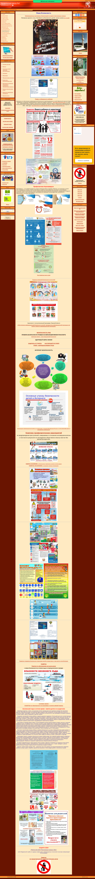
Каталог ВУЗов (5, 169)
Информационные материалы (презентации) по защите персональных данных (45, 16)
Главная (2, 9)
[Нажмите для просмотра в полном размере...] (45, 54)
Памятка (80, 183)
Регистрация (12, 9)
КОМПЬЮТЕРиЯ (80, 223)
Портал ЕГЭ (4, 164)
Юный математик (78, 99)
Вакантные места (6, 95)
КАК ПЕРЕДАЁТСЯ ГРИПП (51, 343)
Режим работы (78, 97)
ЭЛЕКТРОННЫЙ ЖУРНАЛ (7, 55)
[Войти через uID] (76, 15)
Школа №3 (80, 193)
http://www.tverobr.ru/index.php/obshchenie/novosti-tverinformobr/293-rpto (48, 105)
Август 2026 (80, 20)
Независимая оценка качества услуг (7, 111)
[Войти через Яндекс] (81, 15)
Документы (5, 73)
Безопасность (6, 9)
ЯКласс (7, 204)
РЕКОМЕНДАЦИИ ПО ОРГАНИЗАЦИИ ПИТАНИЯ (7, 145)
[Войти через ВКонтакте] (79, 15)
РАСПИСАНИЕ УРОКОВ (8, 57)
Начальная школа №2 (79, 199)
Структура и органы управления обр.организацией (7, 70)
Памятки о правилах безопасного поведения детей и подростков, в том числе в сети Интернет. (43, 661)
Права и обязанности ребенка (43, 99)
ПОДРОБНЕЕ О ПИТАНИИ (7, 147)
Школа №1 (80, 189)
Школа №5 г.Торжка (80, 225)
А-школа (80, 197)
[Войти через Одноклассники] (83, 15)
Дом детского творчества (79, 219)
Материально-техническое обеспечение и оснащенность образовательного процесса (8, 85)
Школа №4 (80, 195)
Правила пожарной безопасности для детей (43, 279)
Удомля (80, 53)
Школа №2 (80, 191)
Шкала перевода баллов (7, 168)
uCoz (87, 876)
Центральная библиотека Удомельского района (80, 217)
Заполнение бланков (6, 166)
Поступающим (78, 93)
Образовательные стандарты (8, 77)
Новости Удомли (79, 230)
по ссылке (66, 18)
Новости (4, 66)
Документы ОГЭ (5, 182)
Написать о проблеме (83, 160)
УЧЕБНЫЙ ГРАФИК (8, 124)
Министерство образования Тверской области (79, 211)
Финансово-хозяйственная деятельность (8, 93)
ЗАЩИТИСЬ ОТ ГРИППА (35, 343)
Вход (16, 9)
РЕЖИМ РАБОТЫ (7, 118)
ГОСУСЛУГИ (7, 108)
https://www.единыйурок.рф (59, 102)
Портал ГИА (4, 184)
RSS (93, 7)
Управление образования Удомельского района (80, 214)
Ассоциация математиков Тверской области (79, 228)
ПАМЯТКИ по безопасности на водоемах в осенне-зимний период (43, 705)
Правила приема (78, 95)
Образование (5, 75)
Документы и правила (6, 161)
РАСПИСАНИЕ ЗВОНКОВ (7, 127)
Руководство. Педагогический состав (7, 81)
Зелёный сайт (80, 221)
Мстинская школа (79, 201)
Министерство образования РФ (79, 208)
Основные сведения (6, 64)
